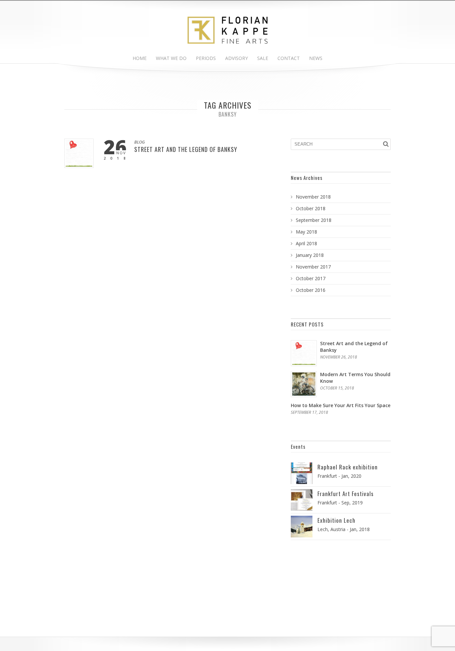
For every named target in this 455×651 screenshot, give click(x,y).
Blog (139, 142)
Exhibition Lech (336, 520)
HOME (140, 58)
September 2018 (313, 220)
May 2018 (306, 232)
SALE (262, 58)
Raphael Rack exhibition (347, 467)
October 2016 (310, 290)
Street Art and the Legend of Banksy (185, 149)
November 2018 (313, 197)
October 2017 (310, 278)
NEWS (315, 58)
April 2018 (306, 243)
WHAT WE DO (171, 58)
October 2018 (310, 208)
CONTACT (288, 58)
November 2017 (313, 267)
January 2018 (310, 255)
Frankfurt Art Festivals (345, 493)
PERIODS (206, 58)
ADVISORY (236, 58)
